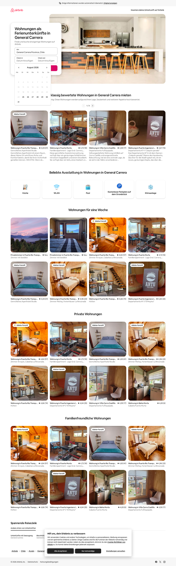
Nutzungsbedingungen (49, 562)
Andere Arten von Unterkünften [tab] (23, 528)
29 (42, 97)
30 (47, 97)
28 (37, 97)
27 (33, 97)
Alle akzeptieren (60, 551)
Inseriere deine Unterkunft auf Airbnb (147, 10)
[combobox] (36, 52)
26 (28, 97)
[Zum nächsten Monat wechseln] (46, 67)
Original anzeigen (110, 3)
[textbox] (25, 60)
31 (18, 102)
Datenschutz (33, 562)
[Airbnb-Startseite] (17, 10)
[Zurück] (84, 106)
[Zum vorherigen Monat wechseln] (19, 67)
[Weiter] (92, 106)
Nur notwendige (88, 551)
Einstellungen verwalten (115, 551)
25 (23, 97)
